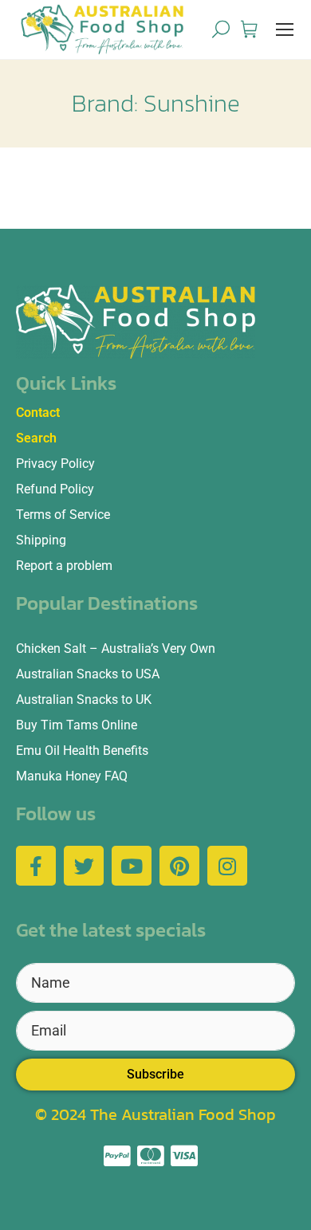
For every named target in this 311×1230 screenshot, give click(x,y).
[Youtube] (132, 866)
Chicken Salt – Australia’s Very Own (115, 648)
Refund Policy (55, 489)
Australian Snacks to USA (87, 674)
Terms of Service (63, 514)
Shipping (41, 540)
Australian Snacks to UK (84, 699)
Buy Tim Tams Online (76, 725)
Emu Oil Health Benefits (82, 750)
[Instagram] (227, 866)
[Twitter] (84, 866)
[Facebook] (36, 866)
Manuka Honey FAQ (72, 776)
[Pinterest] (179, 866)
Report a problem (64, 565)
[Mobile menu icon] (284, 29)
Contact (38, 412)
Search (36, 438)
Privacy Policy (55, 463)
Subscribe (155, 1074)
